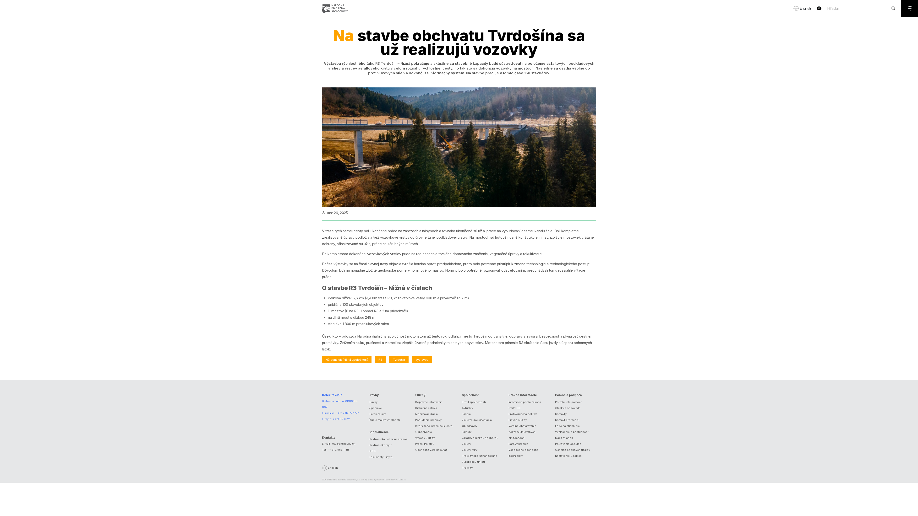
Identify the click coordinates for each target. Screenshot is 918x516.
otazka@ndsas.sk (343, 443)
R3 (380, 359)
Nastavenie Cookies (568, 455)
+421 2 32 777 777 (347, 413)
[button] (819, 8)
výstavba (421, 359)
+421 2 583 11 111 (338, 449)
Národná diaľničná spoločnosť (347, 359)
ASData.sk (401, 479)
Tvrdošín (399, 359)
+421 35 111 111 (341, 419)
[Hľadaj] (893, 8)
